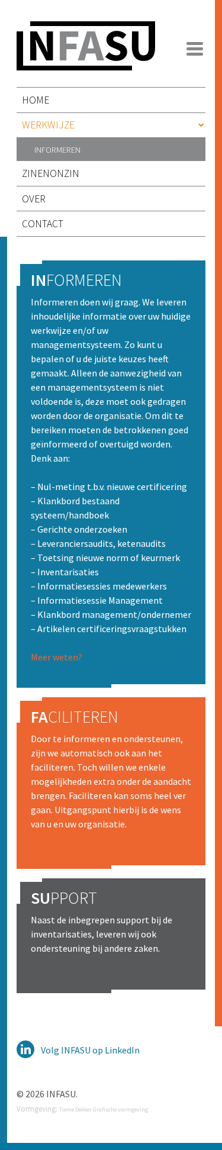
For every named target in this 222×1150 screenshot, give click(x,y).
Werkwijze (48, 124)
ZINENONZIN (50, 173)
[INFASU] (86, 63)
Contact (42, 223)
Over (34, 198)
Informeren (57, 149)
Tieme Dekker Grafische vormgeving (103, 1109)
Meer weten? (56, 657)
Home (35, 100)
